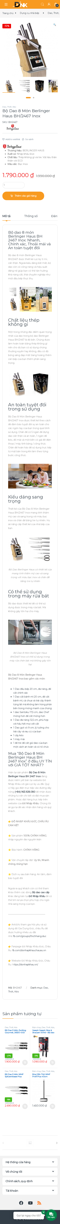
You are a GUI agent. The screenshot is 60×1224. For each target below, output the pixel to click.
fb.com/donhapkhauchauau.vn (29, 950)
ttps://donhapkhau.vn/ (26, 964)
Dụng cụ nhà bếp (29, 13)
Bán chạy (36, 1027)
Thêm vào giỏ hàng (25, 195)
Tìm (42, 4)
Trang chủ (7, 13)
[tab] (6, 217)
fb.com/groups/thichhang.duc (29, 936)
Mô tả (6, 216)
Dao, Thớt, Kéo (9, 107)
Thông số (31, 216)
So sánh (29, 139)
